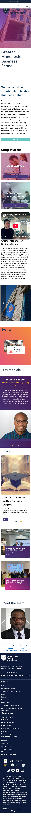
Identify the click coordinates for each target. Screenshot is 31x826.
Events (6, 329)
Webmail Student (7, 749)
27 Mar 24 (9, 554)
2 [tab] (15, 445)
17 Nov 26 (17, 351)
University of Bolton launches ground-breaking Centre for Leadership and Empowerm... (15, 550)
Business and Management (15, 195)
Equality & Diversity (7, 722)
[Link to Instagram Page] (13, 771)
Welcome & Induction (8, 755)
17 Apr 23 (9, 586)
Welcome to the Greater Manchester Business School (15, 91)
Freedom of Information (15, 648)
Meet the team (13, 603)
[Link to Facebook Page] (9, 771)
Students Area (6, 746)
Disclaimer (23, 650)
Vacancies (4, 700)
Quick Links (7, 713)
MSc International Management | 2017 (15, 384)
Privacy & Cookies (10, 650)
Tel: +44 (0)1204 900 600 (9, 673)
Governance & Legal (8, 688)
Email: (15, 675)
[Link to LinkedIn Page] (23, 771)
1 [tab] (12, 445)
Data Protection (6, 720)
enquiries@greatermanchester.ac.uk (18, 675)
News (5, 451)
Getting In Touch (6, 686)
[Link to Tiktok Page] (18, 771)
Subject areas (11, 150)
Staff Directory (6, 743)
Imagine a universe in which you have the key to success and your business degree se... (15, 512)
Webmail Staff (6, 752)
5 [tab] (23, 521)
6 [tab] (26, 521)
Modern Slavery (6, 725)
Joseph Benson (15, 380)
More (15, 139)
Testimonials (11, 370)
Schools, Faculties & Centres (10, 691)
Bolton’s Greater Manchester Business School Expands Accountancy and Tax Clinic (15, 582)
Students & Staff (9, 737)
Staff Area (4, 740)
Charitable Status (7, 717)
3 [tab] (18, 445)
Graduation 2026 (15, 2)
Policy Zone (5, 702)
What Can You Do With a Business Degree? (14, 501)
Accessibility (24, 646)
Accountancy (15, 166)
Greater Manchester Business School (12, 59)
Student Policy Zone (10, 646)
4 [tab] (21, 521)
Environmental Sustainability (10, 728)
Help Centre (5, 731)
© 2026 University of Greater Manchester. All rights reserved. (13, 810)
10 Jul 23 (6, 508)
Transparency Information (10, 705)
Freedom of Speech (7, 734)
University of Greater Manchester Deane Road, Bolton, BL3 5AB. (12, 667)
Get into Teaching (17, 349)
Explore (5, 682)
